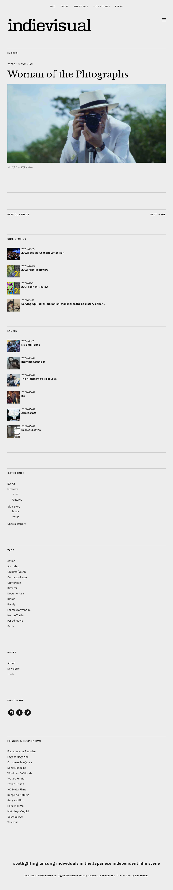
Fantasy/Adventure (19, 610)
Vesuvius (12, 822)
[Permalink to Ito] (13, 397)
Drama (11, 599)
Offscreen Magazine (19, 762)
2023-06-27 (28, 249)
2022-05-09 (28, 358)
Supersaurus (15, 816)
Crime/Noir (14, 582)
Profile (15, 516)
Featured (17, 499)
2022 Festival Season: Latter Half (42, 252)
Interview (12, 489)
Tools (10, 674)
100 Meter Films (16, 789)
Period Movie (15, 620)
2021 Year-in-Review (34, 286)
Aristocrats (28, 412)
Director (12, 588)
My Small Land (30, 344)
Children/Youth (16, 571)
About (64, 6)
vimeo (27, 715)
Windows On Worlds (19, 773)
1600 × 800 (27, 64)
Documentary (15, 593)
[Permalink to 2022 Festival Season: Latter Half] (13, 254)
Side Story (13, 506)
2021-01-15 (13, 64)
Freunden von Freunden (21, 751)
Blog (53, 6)
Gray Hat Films (16, 800)
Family (11, 604)
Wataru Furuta (15, 778)
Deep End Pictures (18, 795)
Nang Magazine (16, 767)
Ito (23, 395)
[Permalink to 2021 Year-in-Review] (13, 288)
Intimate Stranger (33, 361)
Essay (15, 511)
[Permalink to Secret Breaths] (13, 431)
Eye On (119, 6)
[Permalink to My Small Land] (13, 346)
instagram (11, 715)
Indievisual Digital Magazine (61, 875)
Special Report (16, 523)
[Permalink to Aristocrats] (13, 414)
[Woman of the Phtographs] (86, 161)
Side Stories (101, 6)
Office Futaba (15, 784)
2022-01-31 (27, 283)
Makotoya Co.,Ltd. (18, 811)
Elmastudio (141, 875)
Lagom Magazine (17, 756)
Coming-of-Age (17, 577)
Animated (13, 566)
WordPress (108, 875)
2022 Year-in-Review (34, 269)
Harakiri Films (15, 805)
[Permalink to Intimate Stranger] (13, 363)
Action (11, 560)
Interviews (80, 6)
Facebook (19, 715)
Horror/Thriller (15, 615)
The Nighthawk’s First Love (39, 378)
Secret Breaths (31, 430)
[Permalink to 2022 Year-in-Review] (13, 271)
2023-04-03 (28, 266)
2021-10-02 (27, 300)
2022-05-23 (28, 341)
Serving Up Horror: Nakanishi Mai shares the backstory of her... (63, 303)
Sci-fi (10, 626)
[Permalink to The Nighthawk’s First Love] (13, 380)
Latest (15, 494)
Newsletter (13, 668)
